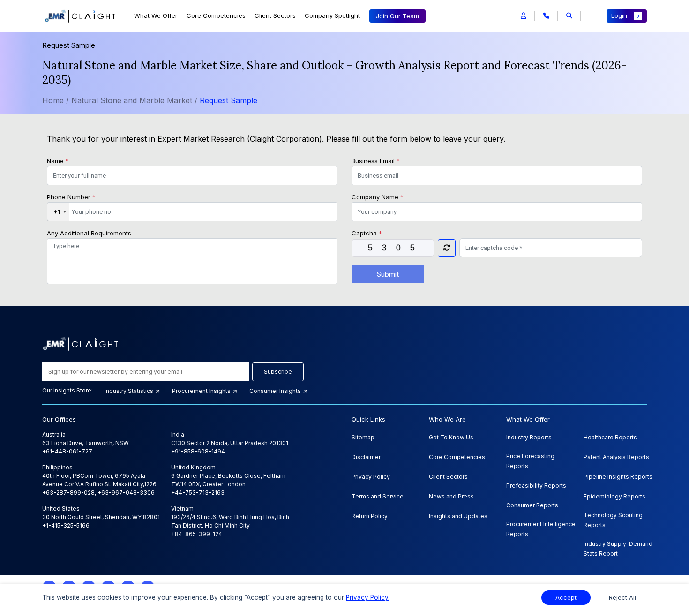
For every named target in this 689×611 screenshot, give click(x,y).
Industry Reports (529, 437)
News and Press (451, 496)
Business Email (376, 161)
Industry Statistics (130, 390)
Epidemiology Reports (614, 496)
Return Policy (370, 516)
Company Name (378, 197)
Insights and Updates (458, 516)
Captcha (367, 233)
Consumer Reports (532, 505)
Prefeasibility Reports (536, 485)
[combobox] (58, 212)
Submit (388, 274)
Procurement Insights (202, 390)
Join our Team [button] (397, 16)
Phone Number (71, 197)
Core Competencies (216, 15)
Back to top (22, 574)
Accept (566, 597)
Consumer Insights (275, 390)
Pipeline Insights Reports (618, 476)
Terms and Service (378, 496)
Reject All (622, 597)
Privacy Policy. (367, 597)
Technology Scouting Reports (613, 520)
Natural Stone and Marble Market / (135, 100)
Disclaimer (366, 456)
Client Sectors (275, 15)
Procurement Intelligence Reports (541, 528)
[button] (523, 16)
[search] (569, 16)
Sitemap (363, 437)
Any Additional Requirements (89, 233)
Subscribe (278, 371)
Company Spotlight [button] (332, 15)
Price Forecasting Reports (530, 461)
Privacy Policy (371, 476)
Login (619, 15)
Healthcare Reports (610, 437)
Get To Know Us (451, 437)
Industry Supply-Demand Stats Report (618, 548)
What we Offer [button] (156, 15)
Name (58, 161)
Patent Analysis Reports (616, 456)
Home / (55, 100)
